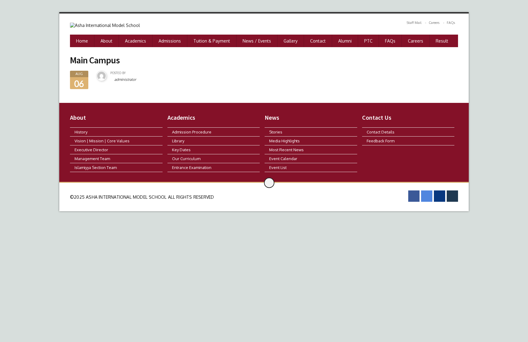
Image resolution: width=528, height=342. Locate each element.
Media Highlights (284, 140)
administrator (125, 79)
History (81, 132)
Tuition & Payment (211, 40)
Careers (434, 23)
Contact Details (380, 132)
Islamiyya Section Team (96, 167)
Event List (278, 167)
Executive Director (91, 149)
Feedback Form (380, 140)
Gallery (291, 40)
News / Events (257, 40)
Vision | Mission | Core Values (102, 140)
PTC (368, 40)
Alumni (345, 40)
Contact (318, 40)
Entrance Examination (191, 167)
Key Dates (181, 149)
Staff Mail (414, 23)
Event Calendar (283, 158)
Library (178, 140)
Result (442, 40)
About (106, 40)
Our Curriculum (186, 158)
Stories (275, 132)
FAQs (451, 23)
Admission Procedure (191, 132)
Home (82, 40)
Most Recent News (286, 149)
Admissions (170, 40)
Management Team (92, 158)
